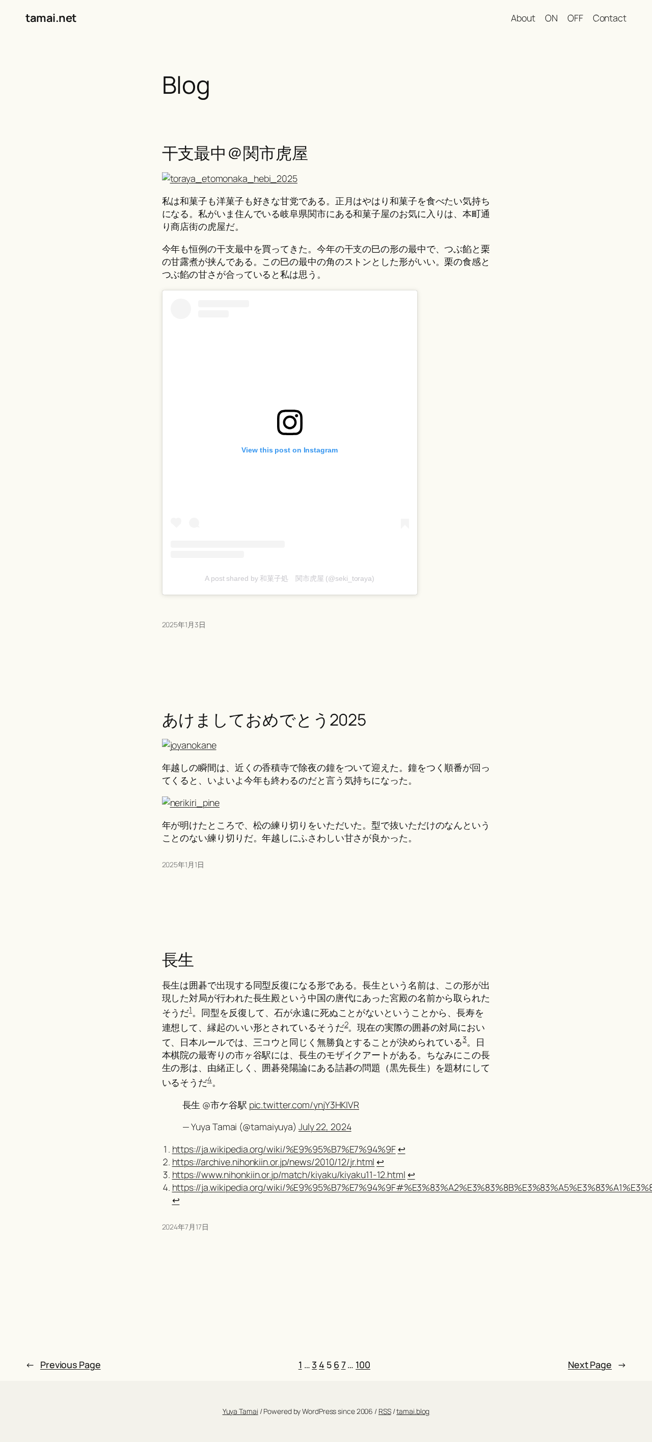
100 (363, 1364)
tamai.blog (412, 1411)
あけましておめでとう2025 (264, 720)
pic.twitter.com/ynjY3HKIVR (304, 1105)
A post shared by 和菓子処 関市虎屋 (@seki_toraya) (289, 578)
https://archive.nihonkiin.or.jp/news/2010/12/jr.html (273, 1162)
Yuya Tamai (240, 1411)
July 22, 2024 (324, 1126)
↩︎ (401, 1149)
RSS (384, 1411)
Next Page (597, 1364)
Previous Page (63, 1364)
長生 (178, 960)
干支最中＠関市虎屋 (235, 153)
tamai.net (50, 17)
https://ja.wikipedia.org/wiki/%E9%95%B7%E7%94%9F (284, 1149)
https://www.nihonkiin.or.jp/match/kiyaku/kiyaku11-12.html (288, 1174)
